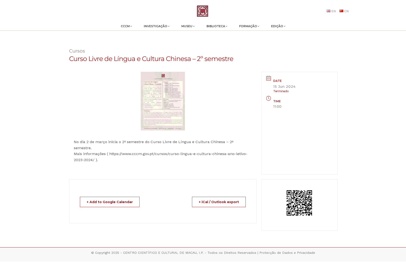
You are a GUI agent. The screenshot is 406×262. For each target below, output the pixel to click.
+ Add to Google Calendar (110, 202)
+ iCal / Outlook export (219, 202)
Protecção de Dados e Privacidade (287, 252)
